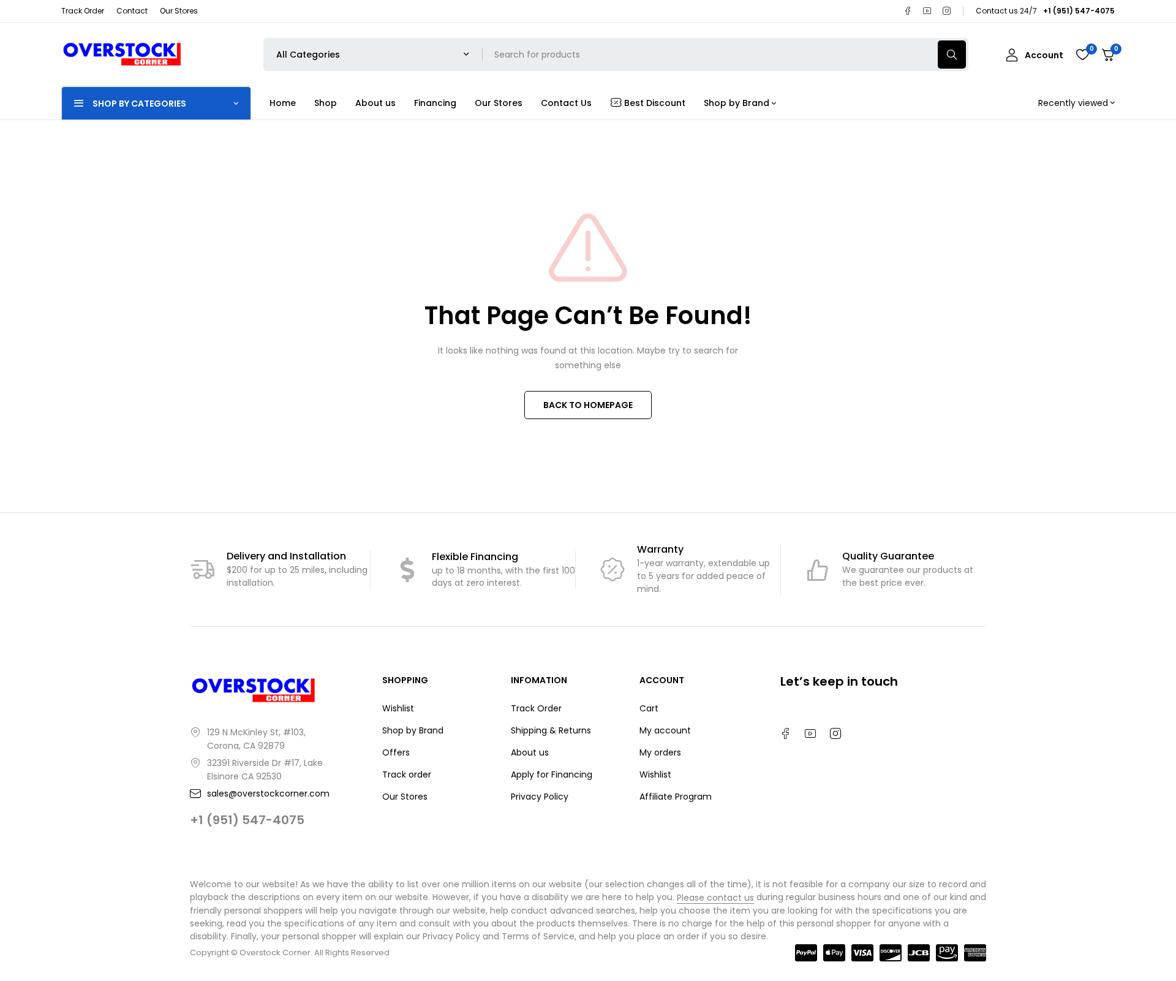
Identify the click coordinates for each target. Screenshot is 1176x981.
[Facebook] (907, 11)
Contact (132, 11)
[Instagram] (947, 11)
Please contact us (715, 898)
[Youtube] (927, 11)
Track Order (82, 11)
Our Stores (179, 11)
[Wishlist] (1082, 54)
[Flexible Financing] (407, 570)
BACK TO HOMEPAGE (588, 405)
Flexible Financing (475, 557)
